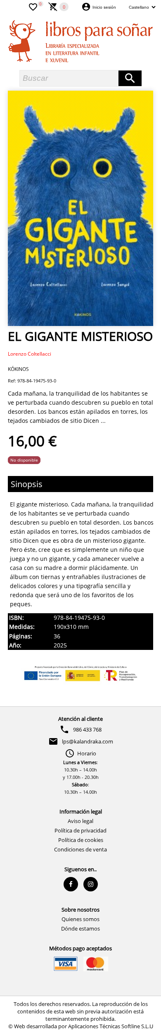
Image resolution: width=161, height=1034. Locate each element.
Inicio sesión (104, 7)
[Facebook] (71, 884)
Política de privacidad (80, 830)
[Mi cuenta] (86, 6)
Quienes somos (80, 919)
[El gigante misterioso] (80, 208)
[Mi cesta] (53, 6)
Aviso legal (80, 821)
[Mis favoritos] (33, 6)
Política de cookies (80, 840)
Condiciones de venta (80, 849)
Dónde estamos (80, 928)
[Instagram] (90, 884)
